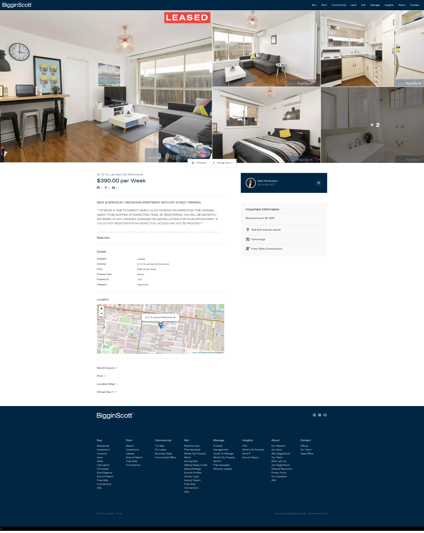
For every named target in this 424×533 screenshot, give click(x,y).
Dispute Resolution (281, 468)
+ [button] (101, 308)
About (401, 5)
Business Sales (163, 453)
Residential (103, 445)
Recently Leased (222, 468)
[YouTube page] (325, 415)
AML (99, 487)
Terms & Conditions (105, 513)
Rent (324, 5)
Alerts (100, 461)
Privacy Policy (279, 472)
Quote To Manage (223, 453)
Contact (414, 5)
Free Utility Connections (266, 248)
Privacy (119, 513)
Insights (389, 5)
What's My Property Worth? (224, 459)
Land (353, 5)
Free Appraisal (192, 449)
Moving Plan (191, 461)
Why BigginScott (280, 453)
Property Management (220, 447)
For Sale (159, 445)
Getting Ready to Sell (195, 465)
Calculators (103, 465)
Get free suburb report (266, 229)
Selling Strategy (192, 468)
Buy (314, 5)
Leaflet (194, 352)
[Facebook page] (314, 415)
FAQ (244, 445)
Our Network (278, 445)
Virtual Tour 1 (224, 163)
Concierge (258, 239)
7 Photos (200, 163)
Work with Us (278, 461)
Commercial (339, 5)
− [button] (101, 313)
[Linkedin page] (320, 415)
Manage (375, 5)
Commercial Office (165, 457)
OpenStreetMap (207, 352)
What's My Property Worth (195, 455)
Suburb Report (105, 476)
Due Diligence (104, 472)
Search (130, 445)
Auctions (102, 453)
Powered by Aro (320, 513)
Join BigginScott (280, 465)
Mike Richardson (267, 181)
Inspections (103, 449)
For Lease (160, 449)
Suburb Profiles (192, 472)
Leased (130, 453)
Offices (304, 445)
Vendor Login (191, 476)
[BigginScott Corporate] (17, 4)
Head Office (306, 453)
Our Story (276, 449)
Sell (363, 5)
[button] (101, 376)
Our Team (277, 457)
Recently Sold (191, 445)
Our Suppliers (279, 476)
